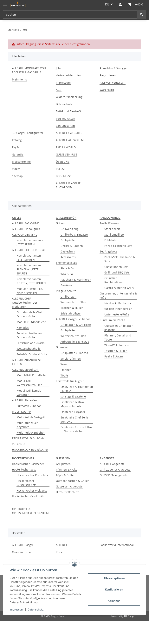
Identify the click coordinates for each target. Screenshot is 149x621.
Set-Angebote (108, 251)
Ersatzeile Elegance (73, 412)
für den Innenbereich (118, 309)
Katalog (17, 140)
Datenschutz (64, 104)
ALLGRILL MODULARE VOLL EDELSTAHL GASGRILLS (29, 70)
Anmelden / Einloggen (114, 68)
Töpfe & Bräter (65, 475)
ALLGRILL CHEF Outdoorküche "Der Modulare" (24, 302)
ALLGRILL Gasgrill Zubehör (73, 319)
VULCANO (18, 444)
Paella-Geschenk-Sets (118, 246)
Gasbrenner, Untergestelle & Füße (118, 295)
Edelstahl (110, 240)
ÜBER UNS (62, 161)
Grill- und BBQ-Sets (117, 272)
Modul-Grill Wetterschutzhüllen (29, 383)
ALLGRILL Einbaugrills (26, 229)
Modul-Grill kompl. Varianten (29, 393)
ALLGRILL (62, 545)
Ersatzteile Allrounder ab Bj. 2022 (77, 389)
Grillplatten (63, 464)
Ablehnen (114, 600)
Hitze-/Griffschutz (67, 492)
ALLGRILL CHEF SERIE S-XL (28, 250)
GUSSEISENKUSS (66, 154)
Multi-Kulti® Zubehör (31, 432)
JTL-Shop (128, 616)
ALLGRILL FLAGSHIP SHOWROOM (68, 185)
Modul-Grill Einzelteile (31, 375)
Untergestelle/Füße (116, 314)
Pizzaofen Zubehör (29, 406)
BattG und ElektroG (68, 111)
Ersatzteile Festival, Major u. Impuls (73, 404)
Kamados (23, 327)
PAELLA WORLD (66, 147)
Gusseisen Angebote (69, 486)
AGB (58, 90)
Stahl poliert (112, 229)
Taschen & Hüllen (72, 308)
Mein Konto (19, 79)
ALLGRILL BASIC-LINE (25, 223)
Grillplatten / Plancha (74, 353)
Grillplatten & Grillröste (76, 325)
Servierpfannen (71, 358)
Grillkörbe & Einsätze (74, 234)
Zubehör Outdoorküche (32, 354)
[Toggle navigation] (5, 2)
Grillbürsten (68, 296)
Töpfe (64, 375)
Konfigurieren (114, 589)
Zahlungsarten (65, 126)
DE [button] (107, 4)
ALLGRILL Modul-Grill (25, 369)
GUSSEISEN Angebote (113, 475)
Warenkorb (107, 90)
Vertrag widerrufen (68, 75)
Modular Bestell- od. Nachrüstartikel (30, 291)
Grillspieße (68, 240)
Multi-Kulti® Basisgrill (31, 417)
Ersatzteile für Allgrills (70, 381)
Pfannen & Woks (66, 469)
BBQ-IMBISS (63, 176)
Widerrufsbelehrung (69, 97)
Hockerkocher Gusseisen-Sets (26, 483)
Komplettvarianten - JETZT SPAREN (30, 242)
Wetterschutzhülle (29, 348)
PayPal (16, 147)
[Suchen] (141, 14)
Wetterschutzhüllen (73, 302)
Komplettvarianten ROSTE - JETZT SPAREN (31, 281)
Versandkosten (65, 118)
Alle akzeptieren (114, 578)
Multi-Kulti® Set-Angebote (28, 425)
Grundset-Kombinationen (114, 280)
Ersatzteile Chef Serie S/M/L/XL (74, 419)
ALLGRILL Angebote (112, 464)
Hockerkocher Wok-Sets (32, 490)
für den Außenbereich (118, 303)
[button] (120, 4)
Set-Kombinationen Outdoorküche (29, 335)
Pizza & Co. (68, 268)
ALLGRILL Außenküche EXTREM (26, 362)
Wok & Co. (67, 274)
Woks (64, 364)
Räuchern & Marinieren (76, 279)
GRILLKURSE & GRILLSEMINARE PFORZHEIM (30, 511)
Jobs (58, 68)
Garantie (17, 154)
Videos (16, 169)
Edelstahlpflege (71, 313)
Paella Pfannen (109, 223)
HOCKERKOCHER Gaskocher (30, 449)
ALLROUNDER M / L (24, 234)
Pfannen (66, 370)
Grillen (60, 223)
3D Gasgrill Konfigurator (27, 133)
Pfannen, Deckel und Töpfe (117, 337)
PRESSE (60, 169)
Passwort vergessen (112, 82)
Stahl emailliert (114, 234)
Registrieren (108, 75)
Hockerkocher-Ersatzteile (28, 496)
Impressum (63, 82)
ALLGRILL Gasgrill (23, 545)
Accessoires (68, 257)
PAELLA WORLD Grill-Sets (28, 438)
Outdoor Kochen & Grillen (72, 481)
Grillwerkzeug (69, 229)
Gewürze (66, 285)
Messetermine (21, 161)
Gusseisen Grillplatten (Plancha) (118, 328)
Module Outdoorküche (31, 322)
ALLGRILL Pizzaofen (24, 400)
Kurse (59, 552)
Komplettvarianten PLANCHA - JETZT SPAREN (29, 269)
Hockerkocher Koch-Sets (32, 475)
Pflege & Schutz (66, 291)
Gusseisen (62, 347)
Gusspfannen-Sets (116, 267)
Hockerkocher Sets (24, 469)
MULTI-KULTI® (21, 411)
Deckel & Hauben (72, 246)
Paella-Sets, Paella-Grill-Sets (119, 259)
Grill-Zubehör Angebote (115, 469)
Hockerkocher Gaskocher (28, 464)
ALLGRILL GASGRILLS (69, 133)
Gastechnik (68, 251)
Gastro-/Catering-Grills (119, 288)
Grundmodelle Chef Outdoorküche (29, 314)
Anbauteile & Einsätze (75, 341)
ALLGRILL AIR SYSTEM (70, 140)
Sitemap (17, 176)
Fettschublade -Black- (31, 343)
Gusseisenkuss (21, 552)
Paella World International (117, 545)
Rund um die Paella (112, 320)
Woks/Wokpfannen (116, 345)
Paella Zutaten (113, 356)
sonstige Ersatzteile (73, 396)
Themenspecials (66, 263)
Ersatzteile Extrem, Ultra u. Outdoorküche (76, 429)
